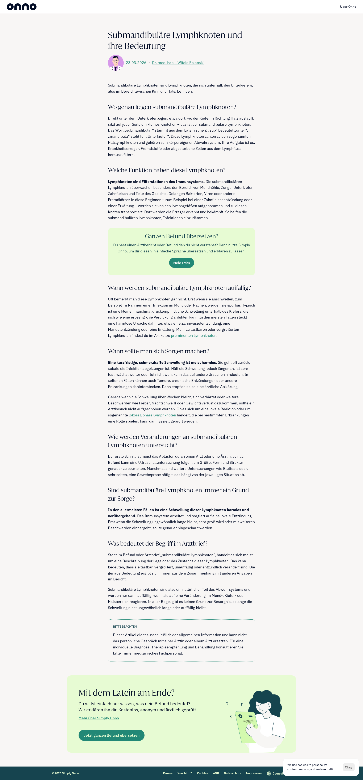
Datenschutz (232, 773)
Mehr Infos (181, 263)
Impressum (254, 773)
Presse (167, 773)
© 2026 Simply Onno (65, 773)
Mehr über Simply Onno (99, 718)
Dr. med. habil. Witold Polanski (178, 62)
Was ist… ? (185, 773)
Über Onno (348, 6)
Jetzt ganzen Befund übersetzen (111, 735)
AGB (216, 773)
